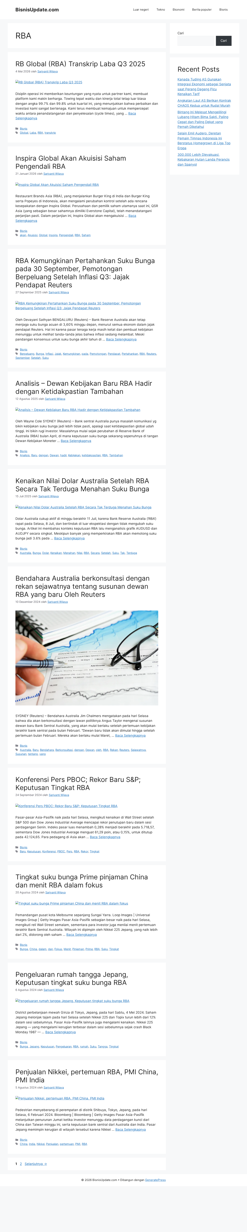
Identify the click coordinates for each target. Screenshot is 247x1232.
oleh (99, 749)
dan (50, 949)
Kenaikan (56, 552)
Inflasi (49, 353)
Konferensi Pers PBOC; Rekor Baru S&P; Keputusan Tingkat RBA (78, 783)
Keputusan (34, 851)
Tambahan (116, 455)
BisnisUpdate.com (37, 10)
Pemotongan (98, 353)
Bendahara (47, 749)
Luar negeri (141, 9)
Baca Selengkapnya (121, 339)
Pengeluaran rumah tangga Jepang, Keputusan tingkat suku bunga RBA (71, 978)
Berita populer (202, 9)
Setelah (36, 357)
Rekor (84, 851)
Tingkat (94, 851)
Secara (95, 552)
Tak (122, 552)
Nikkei (41, 1144)
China (33, 949)
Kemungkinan (71, 353)
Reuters (151, 353)
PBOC (61, 851)
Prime (89, 949)
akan (23, 235)
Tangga (102, 1046)
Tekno (160, 9)
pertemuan (67, 1144)
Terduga (131, 552)
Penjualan (52, 1144)
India (32, 1144)
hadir (63, 455)
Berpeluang (27, 353)
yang (42, 754)
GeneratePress (155, 1180)
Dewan (54, 455)
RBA (40, 132)
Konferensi (49, 851)
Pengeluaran (64, 1046)
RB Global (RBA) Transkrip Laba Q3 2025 (80, 64)
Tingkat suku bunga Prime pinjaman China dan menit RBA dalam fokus (81, 881)
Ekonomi (178, 9)
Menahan (69, 552)
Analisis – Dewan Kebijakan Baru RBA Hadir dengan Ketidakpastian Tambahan (83, 387)
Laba (33, 132)
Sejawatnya (138, 749)
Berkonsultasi (64, 749)
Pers (69, 851)
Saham (86, 235)
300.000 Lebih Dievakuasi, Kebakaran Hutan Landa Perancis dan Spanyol (204, 159)
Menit (67, 949)
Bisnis (223, 9)
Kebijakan (74, 455)
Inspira (53, 235)
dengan (43, 455)
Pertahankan (130, 353)
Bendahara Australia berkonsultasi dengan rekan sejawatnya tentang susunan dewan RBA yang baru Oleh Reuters (82, 586)
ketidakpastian (91, 455)
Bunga (40, 353)
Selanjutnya (36, 1164)
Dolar (45, 552)
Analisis (25, 455)
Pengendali (66, 235)
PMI (77, 1144)
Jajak (58, 353)
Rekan (114, 749)
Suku (45, 357)
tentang (33, 754)
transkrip (50, 132)
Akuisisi (32, 235)
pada (85, 353)
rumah (84, 1046)
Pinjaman (78, 949)
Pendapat (114, 353)
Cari (181, 33)
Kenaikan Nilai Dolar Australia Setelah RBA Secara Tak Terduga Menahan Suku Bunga (82, 485)
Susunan (20, 754)
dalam (43, 949)
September (22, 357)
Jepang (34, 1046)
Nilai (79, 552)
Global (24, 132)
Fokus (58, 949)
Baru (34, 455)
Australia (25, 552)
